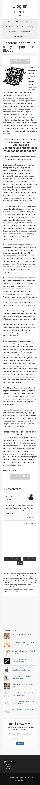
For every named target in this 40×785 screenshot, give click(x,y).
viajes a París (16, 264)
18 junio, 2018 (11, 499)
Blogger (29, 22)
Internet (20, 27)
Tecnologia (30, 27)
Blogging (19, 22)
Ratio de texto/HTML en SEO (22, 709)
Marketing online (25, 31)
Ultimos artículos (20, 36)
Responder (29, 517)
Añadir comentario (29, 524)
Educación (12, 31)
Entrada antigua (29, 559)
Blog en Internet (18, 778)
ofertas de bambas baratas (24, 300)
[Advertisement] (22, 612)
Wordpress (10, 27)
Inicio (20, 563)
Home (10, 22)
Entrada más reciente (12, 559)
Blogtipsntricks (20, 780)
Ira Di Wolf (10, 496)
